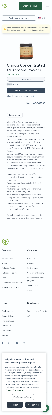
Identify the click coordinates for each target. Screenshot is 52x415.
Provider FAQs (8, 321)
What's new (7, 258)
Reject (14, 404)
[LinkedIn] (9, 343)
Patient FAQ (7, 325)
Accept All (33, 404)
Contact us (6, 330)
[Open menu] (48, 5)
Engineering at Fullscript (37, 311)
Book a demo (7, 311)
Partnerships (32, 268)
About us (31, 258)
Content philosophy (35, 273)
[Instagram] (24, 343)
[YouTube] (17, 343)
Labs (4, 277)
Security (5, 335)
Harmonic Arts (13, 74)
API (28, 316)
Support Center (8, 316)
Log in (32, 96)
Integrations (7, 263)
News (29, 290)
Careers (30, 263)
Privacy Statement (14, 390)
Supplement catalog (10, 287)
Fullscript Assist (8, 268)
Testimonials (32, 285)
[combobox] (43, 18)
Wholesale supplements (12, 282)
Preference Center (22, 397)
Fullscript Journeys (9, 273)
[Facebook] (2, 343)
